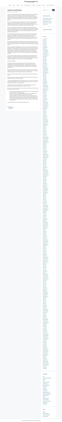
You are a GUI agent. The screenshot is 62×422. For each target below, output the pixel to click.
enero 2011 (45, 307)
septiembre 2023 (46, 89)
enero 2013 (45, 273)
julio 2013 (44, 264)
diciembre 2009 (45, 319)
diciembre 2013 (45, 257)
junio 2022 (44, 111)
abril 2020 (44, 148)
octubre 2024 (45, 70)
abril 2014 (44, 251)
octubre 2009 (45, 320)
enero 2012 (45, 290)
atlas (43, 376)
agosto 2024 (45, 73)
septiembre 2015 (46, 226)
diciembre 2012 (45, 274)
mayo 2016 (45, 215)
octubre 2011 (45, 294)
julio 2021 (44, 127)
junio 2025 (44, 59)
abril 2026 (44, 44)
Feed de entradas (46, 413)
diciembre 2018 (45, 170)
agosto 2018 (45, 176)
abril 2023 (44, 96)
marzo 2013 (45, 270)
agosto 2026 (45, 38)
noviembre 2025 (45, 51)
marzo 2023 (45, 98)
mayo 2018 (45, 180)
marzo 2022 (45, 115)
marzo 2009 (45, 329)
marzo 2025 (45, 63)
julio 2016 (44, 212)
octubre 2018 (45, 173)
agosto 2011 (45, 297)
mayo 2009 (45, 326)
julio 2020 (44, 144)
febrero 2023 (45, 99)
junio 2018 (44, 179)
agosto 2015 (45, 228)
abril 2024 (44, 79)
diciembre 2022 (45, 102)
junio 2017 (44, 196)
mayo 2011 (44, 302)
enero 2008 (45, 348)
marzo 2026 (45, 46)
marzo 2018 (45, 183)
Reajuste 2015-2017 (46, 392)
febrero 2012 (45, 289)
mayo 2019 (45, 163)
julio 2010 (44, 313)
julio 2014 (44, 247)
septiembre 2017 (46, 192)
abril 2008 (44, 345)
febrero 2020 (45, 151)
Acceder (44, 411)
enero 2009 (45, 332)
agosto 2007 (45, 355)
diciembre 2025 (45, 50)
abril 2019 (44, 164)
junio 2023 (44, 93)
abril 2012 (44, 286)
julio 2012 (44, 281)
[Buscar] (53, 10)
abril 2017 (44, 199)
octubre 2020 (45, 140)
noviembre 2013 (45, 258)
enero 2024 (45, 83)
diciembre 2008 (45, 333)
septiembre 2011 (45, 296)
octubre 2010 (45, 312)
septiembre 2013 (46, 261)
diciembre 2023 (45, 85)
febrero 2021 (45, 134)
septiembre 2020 (46, 141)
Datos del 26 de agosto (47, 19)
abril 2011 (44, 303)
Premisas (33, 5)
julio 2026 (44, 40)
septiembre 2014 (46, 244)
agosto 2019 (45, 158)
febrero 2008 (45, 346)
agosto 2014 (45, 245)
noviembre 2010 (45, 310)
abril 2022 (44, 114)
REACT (44, 5)
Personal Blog (45, 389)
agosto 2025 (45, 56)
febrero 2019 (45, 167)
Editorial (18, 5)
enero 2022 (45, 118)
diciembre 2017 (45, 187)
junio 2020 (44, 145)
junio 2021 (44, 128)
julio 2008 (44, 341)
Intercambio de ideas (28, 5)
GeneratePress (38, 420)
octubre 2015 (45, 225)
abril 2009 (44, 328)
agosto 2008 (45, 339)
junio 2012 (44, 283)
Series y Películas (46, 398)
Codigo (14, 5)
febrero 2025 (45, 64)
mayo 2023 (45, 95)
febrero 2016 (45, 219)
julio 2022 (44, 109)
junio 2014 (44, 248)
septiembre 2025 (46, 54)
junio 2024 (44, 76)
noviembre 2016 (45, 206)
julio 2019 (44, 160)
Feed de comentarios (46, 414)
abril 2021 (44, 131)
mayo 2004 (45, 368)
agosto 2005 (45, 365)
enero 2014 (45, 255)
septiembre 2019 (46, 157)
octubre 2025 (45, 53)
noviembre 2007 (45, 351)
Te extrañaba (10, 108)
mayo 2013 (45, 267)
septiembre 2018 (46, 174)
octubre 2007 (45, 352)
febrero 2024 (45, 82)
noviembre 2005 (45, 362)
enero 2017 (45, 203)
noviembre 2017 (45, 189)
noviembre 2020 (45, 138)
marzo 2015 (45, 235)
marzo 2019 (45, 166)
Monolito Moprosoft (46, 382)
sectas (44, 396)
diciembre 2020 (45, 137)
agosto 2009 (45, 323)
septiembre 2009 (46, 322)
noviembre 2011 (45, 293)
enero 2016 (45, 221)
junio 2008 (44, 342)
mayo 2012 (45, 284)
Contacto (9, 5)
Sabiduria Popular (46, 395)
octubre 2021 (45, 122)
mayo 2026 (45, 43)
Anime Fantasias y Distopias (47, 18)
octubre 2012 (45, 277)
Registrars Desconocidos (47, 393)
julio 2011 (44, 299)
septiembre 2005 (46, 364)
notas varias (45, 386)
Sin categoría (10, 106)
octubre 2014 (45, 242)
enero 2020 (45, 153)
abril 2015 (44, 234)
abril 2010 (44, 315)
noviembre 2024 (45, 69)
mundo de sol (45, 383)
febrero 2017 (45, 202)
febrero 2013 (45, 271)
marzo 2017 (45, 200)
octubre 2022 (45, 105)
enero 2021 (45, 135)
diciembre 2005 (45, 361)
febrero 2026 (45, 47)
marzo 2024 (45, 80)
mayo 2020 (45, 147)
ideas (44, 380)
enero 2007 (45, 358)
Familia (22, 5)
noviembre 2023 (45, 86)
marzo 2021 (45, 132)
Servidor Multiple (46, 399)
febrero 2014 (45, 254)
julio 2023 (44, 92)
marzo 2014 (45, 252)
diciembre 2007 (45, 349)
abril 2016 (44, 216)
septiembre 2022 (46, 106)
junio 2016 (44, 213)
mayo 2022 (45, 112)
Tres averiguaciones (11, 107)
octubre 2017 (45, 190)
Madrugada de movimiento (47, 22)
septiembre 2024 (46, 72)
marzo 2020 (45, 150)
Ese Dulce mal (45, 24)
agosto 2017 (45, 193)
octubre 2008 (45, 336)
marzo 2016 (45, 218)
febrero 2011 (45, 306)
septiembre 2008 (46, 338)
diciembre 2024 (45, 67)
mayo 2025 (45, 60)
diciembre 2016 (45, 205)
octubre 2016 (45, 208)
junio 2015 (44, 231)
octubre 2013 (45, 260)
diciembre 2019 (45, 154)
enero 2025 (45, 66)
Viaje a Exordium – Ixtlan (47, 21)
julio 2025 (44, 57)
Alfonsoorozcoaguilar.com (31, 1)
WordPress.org (45, 416)
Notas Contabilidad (46, 385)
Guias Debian (39, 5)
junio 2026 (44, 41)
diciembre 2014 (45, 239)
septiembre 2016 (46, 209)
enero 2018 (45, 186)
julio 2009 (44, 325)
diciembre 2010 (45, 309)
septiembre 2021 (46, 124)
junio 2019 (44, 161)
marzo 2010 (45, 316)
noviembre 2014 (45, 241)
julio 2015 (44, 229)
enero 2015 (45, 238)
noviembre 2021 (45, 121)
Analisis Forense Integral (50, 5)
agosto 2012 (45, 280)
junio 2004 (44, 367)
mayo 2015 (45, 232)
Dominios (44, 379)
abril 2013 (44, 268)
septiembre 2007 (46, 354)
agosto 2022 (45, 108)
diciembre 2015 (45, 222)
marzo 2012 (45, 287)
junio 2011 (44, 300)
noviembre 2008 (45, 335)
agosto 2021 (45, 125)
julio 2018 (44, 177)
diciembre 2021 (45, 119)
